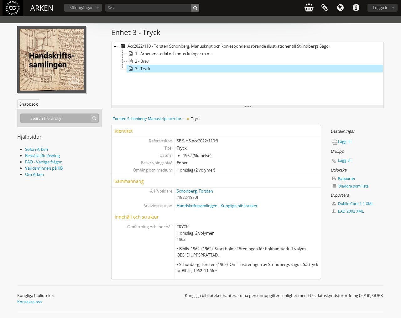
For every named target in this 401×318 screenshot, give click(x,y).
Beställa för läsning (42, 155)
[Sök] (195, 8)
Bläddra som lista (353, 186)
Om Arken (34, 174)
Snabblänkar (356, 8)
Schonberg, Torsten (195, 191)
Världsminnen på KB (44, 168)
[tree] (247, 73)
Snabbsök (28, 104)
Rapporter (346, 178)
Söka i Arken (36, 149)
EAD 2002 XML (350, 211)
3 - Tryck (142, 69)
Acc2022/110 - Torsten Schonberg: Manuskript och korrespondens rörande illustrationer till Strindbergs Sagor (229, 46)
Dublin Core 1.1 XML (355, 203)
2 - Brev (142, 61)
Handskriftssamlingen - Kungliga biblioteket (217, 206)
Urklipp (324, 8)
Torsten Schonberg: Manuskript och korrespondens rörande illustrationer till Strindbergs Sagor (149, 118)
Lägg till (345, 141)
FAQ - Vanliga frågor (43, 162)
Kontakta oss (29, 302)
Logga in (380, 7)
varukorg (309, 8)
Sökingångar (81, 7)
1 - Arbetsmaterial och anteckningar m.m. (173, 53)
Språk (340, 8)
